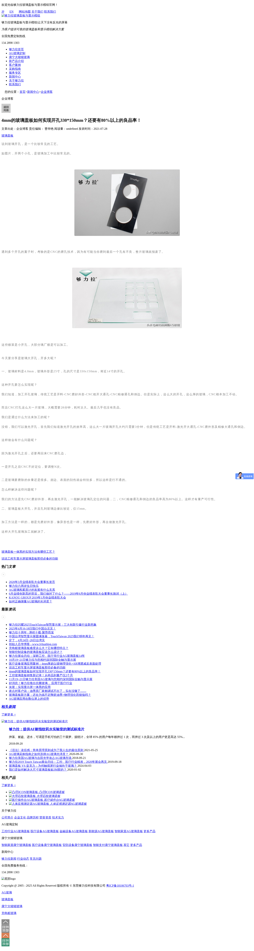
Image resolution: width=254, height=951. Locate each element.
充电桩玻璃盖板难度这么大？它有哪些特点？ (38, 648)
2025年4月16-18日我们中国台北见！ (32, 628)
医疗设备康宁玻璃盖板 (47, 845)
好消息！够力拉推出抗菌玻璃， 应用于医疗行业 (40, 683)
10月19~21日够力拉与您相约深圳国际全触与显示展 (42, 659)
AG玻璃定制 (17, 53)
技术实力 (58, 817)
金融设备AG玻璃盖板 (74, 831)
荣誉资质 (45, 817)
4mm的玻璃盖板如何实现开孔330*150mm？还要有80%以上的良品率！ (55, 671)
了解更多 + (8, 714)
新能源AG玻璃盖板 (101, 831)
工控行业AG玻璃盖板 (15, 831)
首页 (22, 91)
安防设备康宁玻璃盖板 (77, 845)
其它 (126, 845)
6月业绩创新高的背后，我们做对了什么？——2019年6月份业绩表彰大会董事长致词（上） (68, 593)
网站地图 (25, 11)
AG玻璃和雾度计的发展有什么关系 (32, 589)
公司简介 (7, 817)
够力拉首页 (16, 49)
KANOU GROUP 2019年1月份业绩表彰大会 (37, 597)
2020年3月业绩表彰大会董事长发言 (32, 582)
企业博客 (47, 91)
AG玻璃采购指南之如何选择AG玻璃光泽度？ (39, 754)
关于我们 (37, 11)
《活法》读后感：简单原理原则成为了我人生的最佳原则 (46, 750)
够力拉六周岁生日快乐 (24, 585)
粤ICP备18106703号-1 (120, 885)
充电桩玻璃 (8, 913)
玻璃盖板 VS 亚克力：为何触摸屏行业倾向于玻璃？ (43, 765)
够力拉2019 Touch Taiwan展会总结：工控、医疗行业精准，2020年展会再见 (58, 761)
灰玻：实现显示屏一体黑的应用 (30, 687)
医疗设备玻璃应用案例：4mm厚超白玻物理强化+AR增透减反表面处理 (55, 663)
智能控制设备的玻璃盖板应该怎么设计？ (35, 651)
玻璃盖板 (7, 135)
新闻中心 (15, 76)
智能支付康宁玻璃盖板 (108, 845)
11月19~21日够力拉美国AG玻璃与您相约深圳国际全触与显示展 (50, 679)
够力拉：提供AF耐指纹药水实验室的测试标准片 (46, 729)
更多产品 (149, 831)
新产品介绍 (16, 61)
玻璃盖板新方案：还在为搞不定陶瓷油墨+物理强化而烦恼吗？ (50, 694)
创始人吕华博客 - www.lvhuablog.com (33, 644)
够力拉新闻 (8, 858)
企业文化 (20, 817)
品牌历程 (33, 817)
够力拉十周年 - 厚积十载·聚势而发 (31, 632)
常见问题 (36, 858)
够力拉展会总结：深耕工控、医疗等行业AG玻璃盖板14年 (47, 655)
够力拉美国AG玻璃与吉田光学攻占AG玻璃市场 (40, 757)
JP (2, 11)
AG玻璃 (6, 892)
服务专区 (15, 72)
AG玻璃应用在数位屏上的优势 (29, 698)
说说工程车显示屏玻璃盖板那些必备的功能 (29, 558)
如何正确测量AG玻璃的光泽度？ (30, 601)
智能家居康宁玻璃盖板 (16, 845)
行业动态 (23, 858)
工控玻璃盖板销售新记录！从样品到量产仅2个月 (41, 675)
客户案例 (15, 64)
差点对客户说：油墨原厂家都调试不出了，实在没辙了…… (47, 690)
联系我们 (50, 11)
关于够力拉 (16, 80)
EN (11, 11)
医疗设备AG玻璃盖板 (44, 831)
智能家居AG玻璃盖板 (129, 831)
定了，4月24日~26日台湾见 (27, 640)
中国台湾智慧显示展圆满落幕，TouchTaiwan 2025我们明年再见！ (51, 636)
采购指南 (15, 68)
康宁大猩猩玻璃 (19, 57)
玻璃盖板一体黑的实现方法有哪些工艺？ (28, 551)
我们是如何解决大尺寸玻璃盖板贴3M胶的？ (38, 769)
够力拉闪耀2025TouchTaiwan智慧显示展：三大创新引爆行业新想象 (53, 624)
